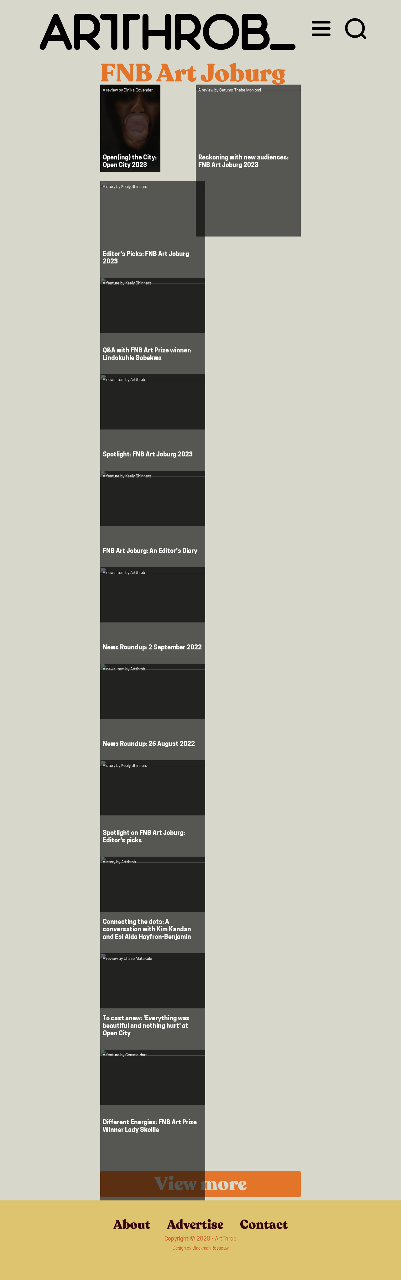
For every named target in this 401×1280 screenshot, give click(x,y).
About (131, 1224)
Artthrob (137, 380)
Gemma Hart (136, 1055)
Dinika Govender (138, 90)
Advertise (195, 1224)
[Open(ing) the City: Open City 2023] (130, 128)
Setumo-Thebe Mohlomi (240, 90)
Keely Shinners (134, 187)
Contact (264, 1224)
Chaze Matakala (138, 959)
